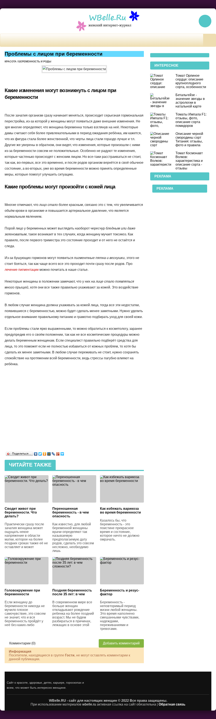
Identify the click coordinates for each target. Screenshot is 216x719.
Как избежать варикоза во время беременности (120, 510)
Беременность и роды (34, 61)
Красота (10, 61)
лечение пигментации (22, 269)
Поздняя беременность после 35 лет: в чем (72, 592)
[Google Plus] (58, 453)
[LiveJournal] (53, 453)
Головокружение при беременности (22, 592)
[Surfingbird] (62, 453)
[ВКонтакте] (36, 453)
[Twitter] (40, 453)
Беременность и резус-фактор (119, 592)
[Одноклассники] (44, 453)
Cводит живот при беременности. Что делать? (21, 512)
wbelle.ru (89, 704)
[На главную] (108, 21)
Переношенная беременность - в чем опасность (70, 512)
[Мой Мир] (49, 453)
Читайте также (30, 465)
